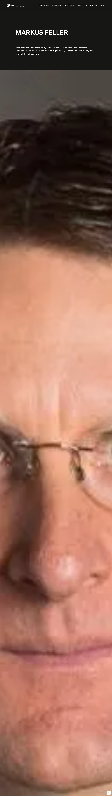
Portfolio (69, 5)
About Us (82, 5)
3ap (10, 5)
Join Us (93, 5)
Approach (44, 5)
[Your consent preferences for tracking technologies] (109, 793)
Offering (56, 5)
